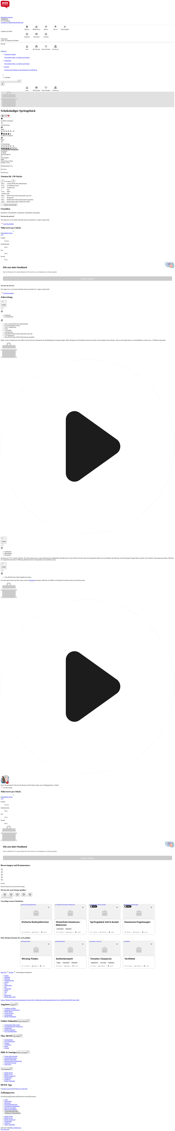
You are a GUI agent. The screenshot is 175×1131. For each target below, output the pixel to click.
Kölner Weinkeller (9, 1081)
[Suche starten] (19, 81)
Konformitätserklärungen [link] (11, 1111)
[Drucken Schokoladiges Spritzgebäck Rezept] (2, 115)
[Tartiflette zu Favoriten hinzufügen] (151, 944)
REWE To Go (8, 1074)
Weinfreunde (8, 1077)
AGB (6, 1099)
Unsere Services (9, 1013)
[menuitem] (27, 28)
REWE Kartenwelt (9, 1076)
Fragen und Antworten (10, 1056)
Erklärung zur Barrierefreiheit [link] (12, 1113)
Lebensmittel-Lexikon (10, 1058)
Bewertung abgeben (6, 897)
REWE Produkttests (10, 1016)
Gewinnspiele (8, 1015)
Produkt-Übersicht (9, 1030)
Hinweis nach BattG (10, 1108)
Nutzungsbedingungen (10, 1104)
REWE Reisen (8, 1073)
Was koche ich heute (10, 1063)
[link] (89, 56)
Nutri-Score (7, 1064)
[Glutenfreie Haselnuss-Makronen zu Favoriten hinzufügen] (83, 907)
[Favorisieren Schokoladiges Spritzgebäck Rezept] (7, 115)
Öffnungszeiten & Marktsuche (13, 1061)
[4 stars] (24, 895)
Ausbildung (7, 1044)
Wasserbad (32, 580)
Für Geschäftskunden (10, 1031)
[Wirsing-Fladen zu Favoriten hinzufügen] (48, 944)
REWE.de (4, 972)
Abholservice (8, 1028)
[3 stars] (17, 895)
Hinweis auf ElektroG (10, 1109)
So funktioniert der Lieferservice (13, 1026)
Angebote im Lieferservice (12, 1010)
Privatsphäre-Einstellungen (12, 1106)
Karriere (6, 1043)
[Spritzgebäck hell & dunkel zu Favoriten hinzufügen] (117, 907)
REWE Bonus (8, 1011)
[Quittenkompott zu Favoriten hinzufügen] (83, 944)
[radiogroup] (87, 895)
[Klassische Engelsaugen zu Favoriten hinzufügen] (151, 907)
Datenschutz (7, 1101)
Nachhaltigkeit (8, 1040)
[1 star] (5, 895)
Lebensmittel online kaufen (12, 1025)
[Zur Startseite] (7, 11)
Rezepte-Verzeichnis (10, 1059)
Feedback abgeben (87, 279)
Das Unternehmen (9, 1041)
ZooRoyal (7, 1079)
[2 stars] (11, 895)
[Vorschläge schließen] (2, 84)
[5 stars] (30, 895)
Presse (6, 1046)
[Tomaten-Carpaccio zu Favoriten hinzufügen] (117, 944)
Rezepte (11, 972)
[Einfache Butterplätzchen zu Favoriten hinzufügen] (48, 907)
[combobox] (9, 82)
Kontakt (6, 1048)
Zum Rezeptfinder (8, 224)
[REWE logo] (3, 51)
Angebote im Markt (10, 1008)
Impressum (7, 1103)
